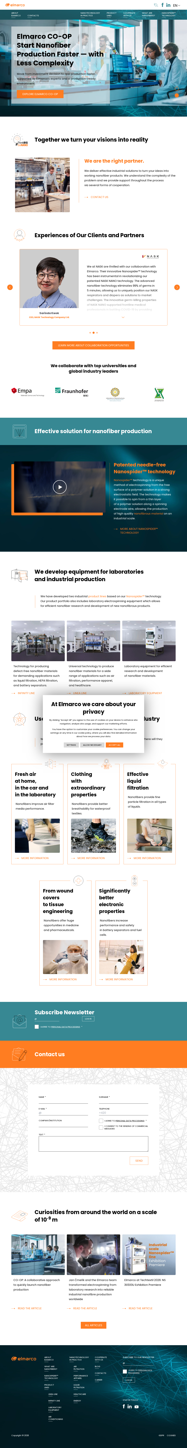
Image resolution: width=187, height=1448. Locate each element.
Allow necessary (92, 745)
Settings (71, 745)
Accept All (114, 745)
